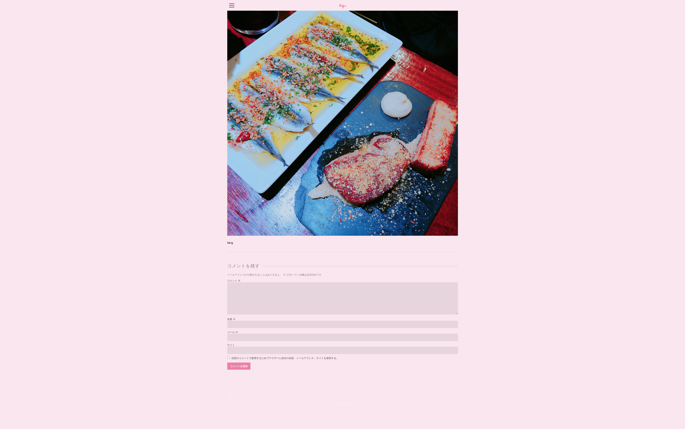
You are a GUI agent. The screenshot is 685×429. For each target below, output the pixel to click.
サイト (231, 345)
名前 (231, 319)
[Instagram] (238, 394)
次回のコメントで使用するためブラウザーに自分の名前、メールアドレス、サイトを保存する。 (285, 358)
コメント (233, 280)
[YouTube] (246, 394)
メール (232, 332)
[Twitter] (231, 394)
